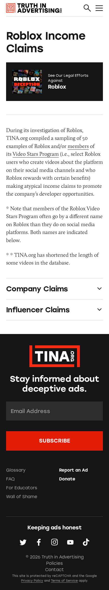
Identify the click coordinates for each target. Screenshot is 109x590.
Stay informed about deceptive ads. (54, 384)
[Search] (87, 8)
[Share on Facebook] (39, 542)
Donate (67, 478)
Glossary (16, 470)
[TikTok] (86, 542)
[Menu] (99, 8)
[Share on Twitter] (23, 542)
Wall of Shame (21, 496)
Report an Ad (73, 470)
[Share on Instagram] (54, 542)
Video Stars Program (36, 153)
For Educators (21, 487)
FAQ (10, 478)
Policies (54, 563)
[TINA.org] (54, 355)
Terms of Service (64, 580)
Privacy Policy (32, 580)
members (78, 146)
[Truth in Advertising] (34, 8)
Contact (54, 569)
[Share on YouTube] (70, 542)
